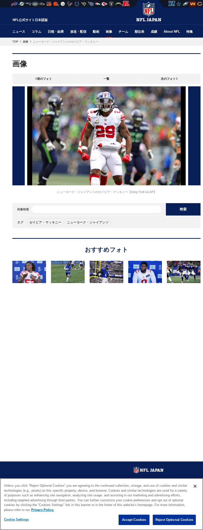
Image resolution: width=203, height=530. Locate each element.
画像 (109, 31)
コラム (36, 31)
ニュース (18, 31)
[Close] (195, 486)
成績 (154, 31)
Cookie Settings (16, 519)
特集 (189, 31)
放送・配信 (78, 31)
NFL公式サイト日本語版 (30, 20)
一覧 (106, 78)
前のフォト (44, 78)
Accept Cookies (134, 520)
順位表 (139, 31)
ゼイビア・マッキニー (45, 222)
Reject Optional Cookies (174, 520)
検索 (183, 209)
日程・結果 (56, 31)
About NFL (172, 31)
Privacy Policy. (42, 510)
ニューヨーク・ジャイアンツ (88, 222)
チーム (123, 31)
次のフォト (168, 78)
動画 (96, 31)
